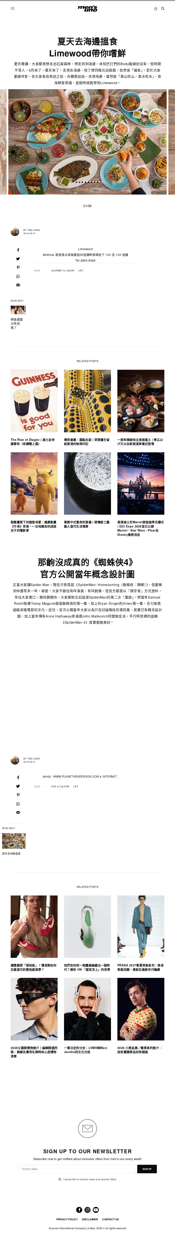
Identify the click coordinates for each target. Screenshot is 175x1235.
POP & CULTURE (60, 786)
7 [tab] (99, 182)
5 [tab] (93, 182)
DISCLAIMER (90, 1219)
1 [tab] (81, 182)
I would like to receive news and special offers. (90, 1179)
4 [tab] (90, 182)
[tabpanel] (87, 142)
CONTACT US (110, 1219)
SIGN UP (147, 1169)
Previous (12, 141)
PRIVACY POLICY (67, 1219)
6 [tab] (96, 182)
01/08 (87, 205)
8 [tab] (102, 182)
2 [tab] (84, 182)
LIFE (80, 270)
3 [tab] (87, 182)
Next (163, 141)
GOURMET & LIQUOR (62, 270)
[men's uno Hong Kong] (87, 8)
